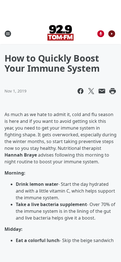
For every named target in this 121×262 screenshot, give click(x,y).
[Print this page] (112, 91)
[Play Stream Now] (111, 33)
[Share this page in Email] (102, 91)
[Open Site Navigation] (8, 33)
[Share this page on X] (91, 91)
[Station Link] (60, 33)
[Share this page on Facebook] (80, 91)
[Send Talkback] (100, 33)
